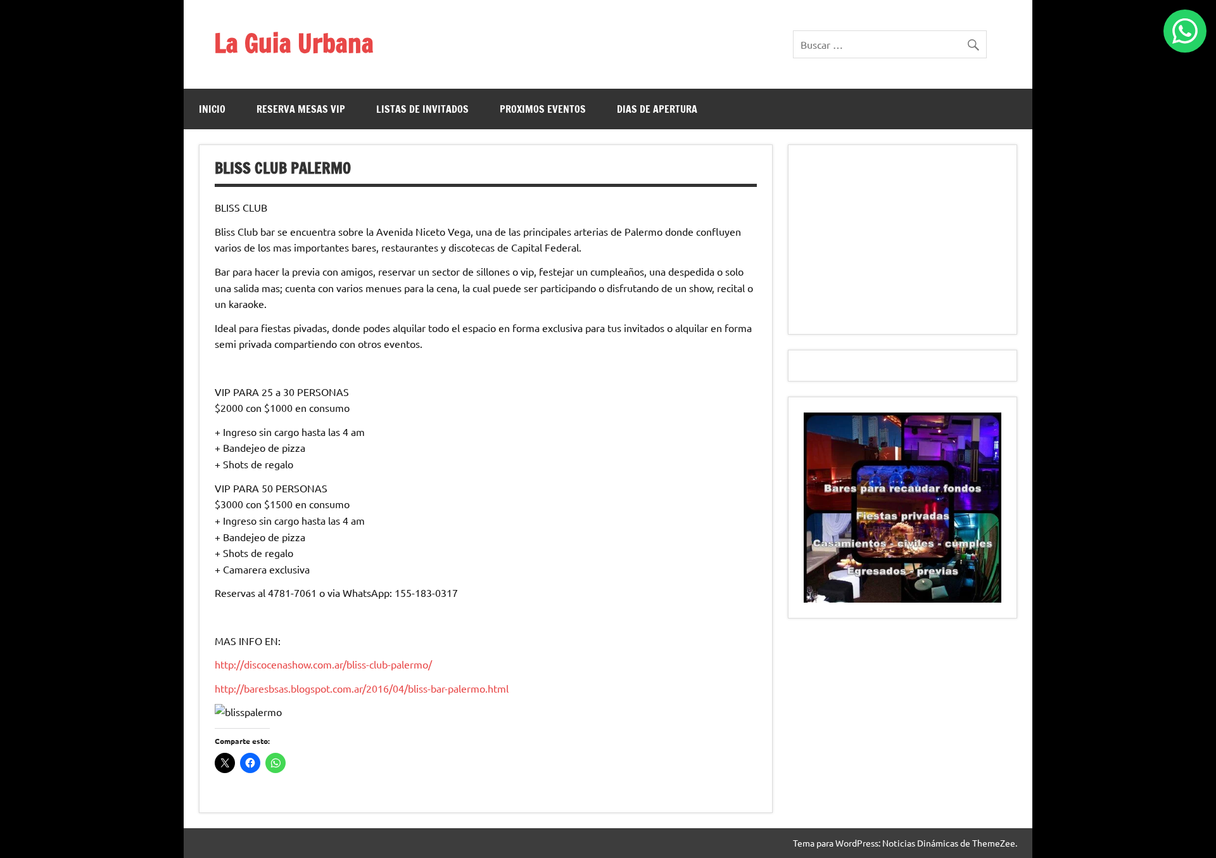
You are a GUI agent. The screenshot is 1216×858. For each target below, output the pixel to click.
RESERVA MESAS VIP (300, 109)
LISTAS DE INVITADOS (422, 109)
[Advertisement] (902, 239)
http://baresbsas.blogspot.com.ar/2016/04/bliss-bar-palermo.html (362, 688)
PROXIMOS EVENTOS (543, 109)
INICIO (212, 109)
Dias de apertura (657, 109)
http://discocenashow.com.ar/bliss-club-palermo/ (323, 664)
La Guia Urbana (294, 43)
